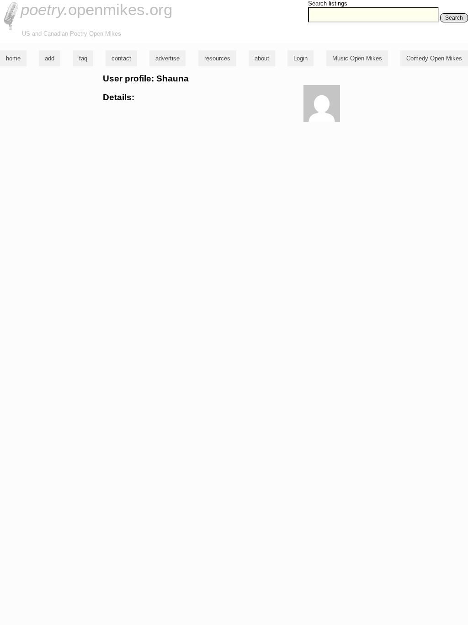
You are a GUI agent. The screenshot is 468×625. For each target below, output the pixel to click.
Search (454, 18)
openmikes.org (96, 9)
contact (121, 58)
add (49, 58)
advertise (167, 58)
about (262, 58)
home (13, 58)
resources (217, 58)
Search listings (327, 3)
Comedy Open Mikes (434, 58)
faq (83, 58)
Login (300, 58)
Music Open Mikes (357, 58)
